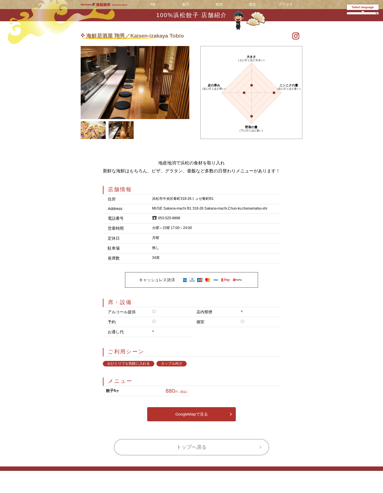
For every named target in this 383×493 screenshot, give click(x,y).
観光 (219, 4)
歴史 (252, 4)
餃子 (186, 4)
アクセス (286, 4)
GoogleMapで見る (191, 414)
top (152, 4)
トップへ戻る (191, 447)
